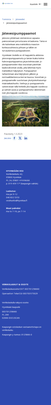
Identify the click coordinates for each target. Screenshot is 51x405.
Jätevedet (20, 19)
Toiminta (6, 19)
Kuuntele (34, 4)
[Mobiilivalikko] (45, 4)
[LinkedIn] (25, 137)
